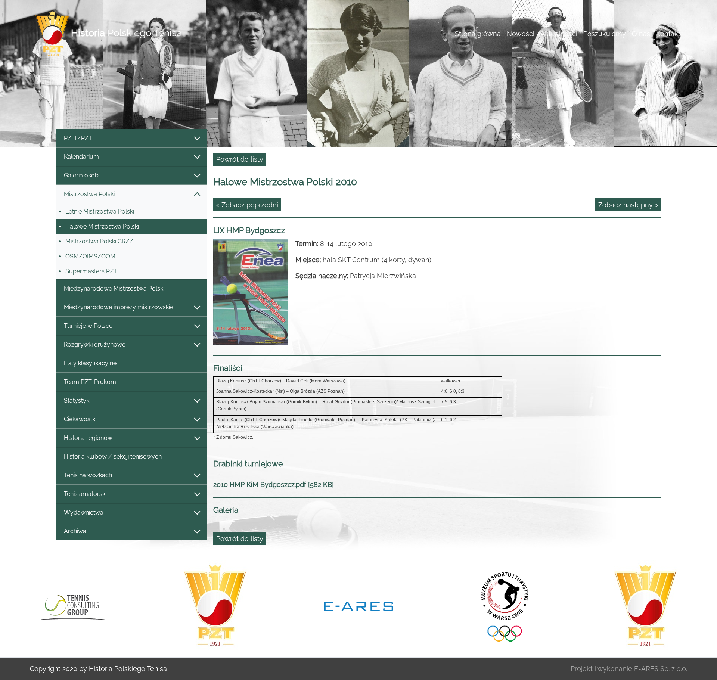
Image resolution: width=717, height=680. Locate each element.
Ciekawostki (80, 419)
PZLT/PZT (78, 138)
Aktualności (558, 34)
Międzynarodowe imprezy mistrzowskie (118, 307)
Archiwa (75, 531)
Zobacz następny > (628, 205)
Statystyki (77, 400)
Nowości (520, 34)
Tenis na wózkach (88, 475)
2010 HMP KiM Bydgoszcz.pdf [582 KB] (273, 484)
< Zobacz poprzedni (247, 205)
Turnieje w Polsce (88, 325)
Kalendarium (81, 156)
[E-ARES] (358, 605)
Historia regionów (88, 437)
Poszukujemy (604, 34)
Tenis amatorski (85, 493)
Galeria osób (81, 175)
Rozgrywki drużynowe (94, 344)
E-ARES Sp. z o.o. (660, 669)
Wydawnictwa (83, 512)
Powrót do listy (239, 159)
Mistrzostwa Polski (89, 194)
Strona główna (478, 34)
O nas (641, 34)
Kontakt (668, 34)
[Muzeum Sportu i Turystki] (502, 606)
